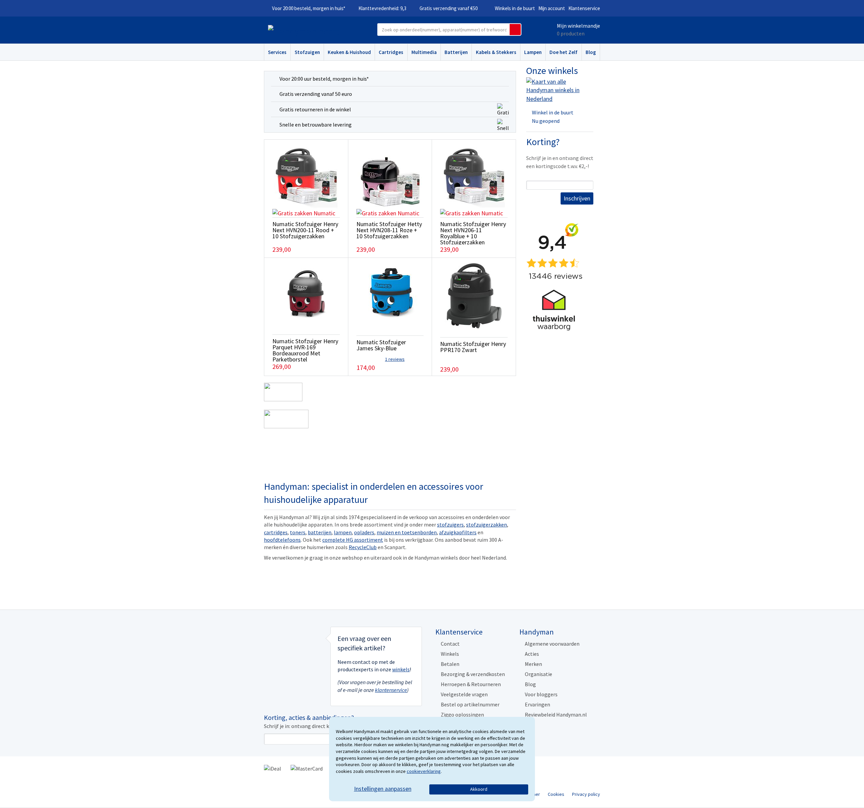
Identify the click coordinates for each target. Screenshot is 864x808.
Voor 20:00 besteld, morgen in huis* (308, 8)
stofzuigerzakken (486, 524)
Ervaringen (537, 704)
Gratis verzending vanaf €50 (449, 8)
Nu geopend (546, 120)
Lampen (533, 52)
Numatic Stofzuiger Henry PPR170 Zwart (473, 347)
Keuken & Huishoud (349, 52)
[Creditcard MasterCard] (307, 768)
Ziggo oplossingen (462, 714)
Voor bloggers (541, 694)
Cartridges (391, 52)
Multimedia (424, 52)
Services (277, 52)
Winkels (450, 653)
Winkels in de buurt (515, 8)
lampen (343, 532)
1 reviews (395, 359)
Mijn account (551, 8)
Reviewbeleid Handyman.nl (556, 714)
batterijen (319, 532)
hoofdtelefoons (282, 539)
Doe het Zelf (563, 52)
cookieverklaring (424, 771)
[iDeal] (272, 768)
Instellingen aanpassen (382, 788)
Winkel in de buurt (552, 112)
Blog (591, 52)
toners (297, 532)
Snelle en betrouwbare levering (315, 124)
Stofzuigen (307, 52)
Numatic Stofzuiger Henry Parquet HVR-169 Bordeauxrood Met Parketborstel (305, 350)
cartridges (276, 532)
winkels (401, 669)
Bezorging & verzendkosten (473, 674)
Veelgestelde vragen (464, 694)
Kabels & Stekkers (496, 52)
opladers (364, 532)
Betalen (450, 664)
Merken (533, 664)
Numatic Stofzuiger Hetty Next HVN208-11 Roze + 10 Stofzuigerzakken (389, 230)
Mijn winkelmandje (578, 25)
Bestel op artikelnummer (470, 704)
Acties (532, 653)
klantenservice (391, 689)
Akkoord (478, 789)
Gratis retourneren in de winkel (315, 109)
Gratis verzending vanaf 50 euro (315, 93)
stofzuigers (450, 524)
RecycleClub (363, 547)
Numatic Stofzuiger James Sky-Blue (381, 345)
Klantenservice (584, 8)
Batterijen (456, 52)
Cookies (556, 794)
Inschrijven (577, 198)
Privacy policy (586, 794)
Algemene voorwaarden (552, 643)
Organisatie (538, 674)
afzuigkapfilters (458, 532)
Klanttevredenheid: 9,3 (382, 8)
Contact (450, 643)
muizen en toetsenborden (407, 532)
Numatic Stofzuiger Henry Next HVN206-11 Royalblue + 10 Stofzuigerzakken (473, 233)
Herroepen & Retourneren (471, 684)
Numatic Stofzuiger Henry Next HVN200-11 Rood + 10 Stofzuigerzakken (305, 230)
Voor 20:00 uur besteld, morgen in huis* (324, 78)
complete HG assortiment (352, 539)
